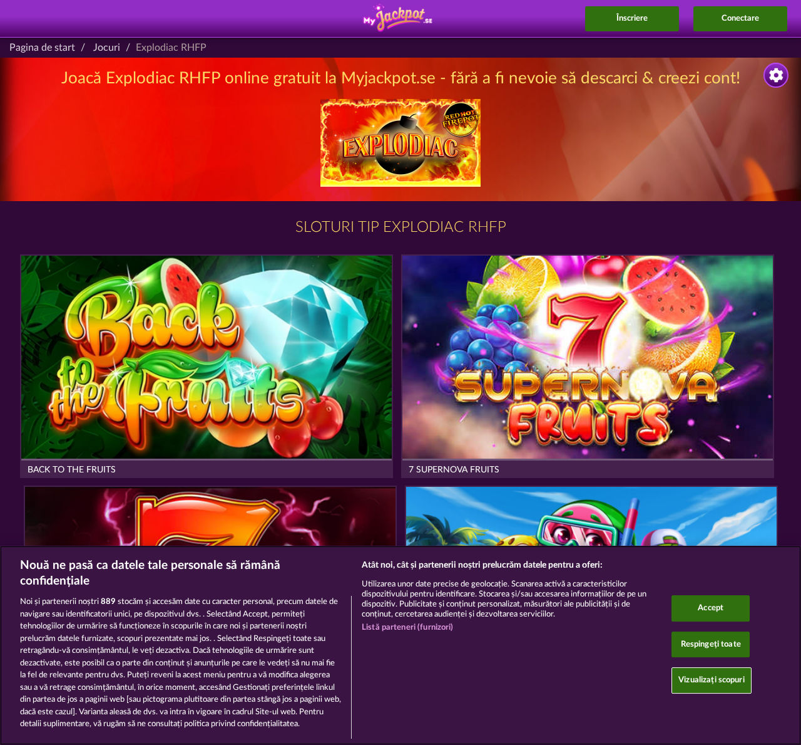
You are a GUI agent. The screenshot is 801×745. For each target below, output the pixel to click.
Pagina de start (42, 48)
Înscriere (632, 18)
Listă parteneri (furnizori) (408, 627)
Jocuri (106, 48)
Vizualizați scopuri (711, 681)
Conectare (740, 18)
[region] (400, 645)
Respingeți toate (711, 644)
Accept (710, 608)
